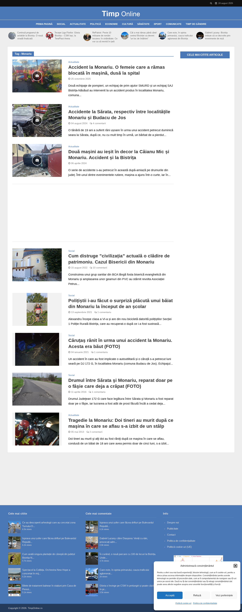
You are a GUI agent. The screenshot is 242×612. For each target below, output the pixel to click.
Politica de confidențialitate (205, 603)
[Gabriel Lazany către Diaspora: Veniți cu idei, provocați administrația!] (92, 543)
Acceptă (169, 595)
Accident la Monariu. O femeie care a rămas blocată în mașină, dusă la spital (116, 70)
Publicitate (172, 528)
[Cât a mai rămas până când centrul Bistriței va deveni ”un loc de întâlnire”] (124, 35)
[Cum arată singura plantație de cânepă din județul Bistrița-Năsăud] (14, 558)
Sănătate (143, 24)
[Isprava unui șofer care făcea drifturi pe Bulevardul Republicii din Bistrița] (14, 543)
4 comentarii (99, 123)
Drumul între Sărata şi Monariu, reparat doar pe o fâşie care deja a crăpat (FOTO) (120, 383)
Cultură (127, 24)
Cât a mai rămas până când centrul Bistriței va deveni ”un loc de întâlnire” (143, 35)
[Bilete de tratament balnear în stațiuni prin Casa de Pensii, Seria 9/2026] (14, 590)
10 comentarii (100, 267)
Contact (171, 534)
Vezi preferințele (224, 595)
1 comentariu (104, 312)
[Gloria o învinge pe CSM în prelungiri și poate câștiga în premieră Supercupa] (92, 590)
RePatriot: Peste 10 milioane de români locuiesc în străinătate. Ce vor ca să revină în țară (104, 37)
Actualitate (78, 24)
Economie (111, 24)
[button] (235, 565)
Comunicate (173, 24)
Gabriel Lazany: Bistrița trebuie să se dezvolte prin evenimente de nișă (217, 35)
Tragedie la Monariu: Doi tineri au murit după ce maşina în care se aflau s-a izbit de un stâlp (120, 423)
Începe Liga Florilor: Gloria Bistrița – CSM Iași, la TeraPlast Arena (67, 35)
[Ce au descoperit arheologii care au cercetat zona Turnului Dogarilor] (14, 527)
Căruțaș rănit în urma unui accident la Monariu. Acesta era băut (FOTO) (120, 343)
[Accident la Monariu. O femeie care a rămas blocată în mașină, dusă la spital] (37, 75)
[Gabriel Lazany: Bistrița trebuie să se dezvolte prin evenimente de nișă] (200, 35)
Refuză (197, 595)
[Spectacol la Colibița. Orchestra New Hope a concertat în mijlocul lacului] (14, 574)
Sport (158, 24)
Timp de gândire (196, 24)
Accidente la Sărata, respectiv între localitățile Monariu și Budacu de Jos (119, 114)
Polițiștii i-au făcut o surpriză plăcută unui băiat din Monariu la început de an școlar (120, 303)
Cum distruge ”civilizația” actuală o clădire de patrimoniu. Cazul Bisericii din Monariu (119, 258)
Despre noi (173, 522)
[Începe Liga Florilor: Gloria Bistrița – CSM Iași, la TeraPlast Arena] (49, 35)
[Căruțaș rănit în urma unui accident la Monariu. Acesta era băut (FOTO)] (37, 349)
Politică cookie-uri (183, 603)
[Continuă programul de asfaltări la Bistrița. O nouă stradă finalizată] (12, 35)
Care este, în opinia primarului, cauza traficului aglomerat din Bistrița (180, 35)
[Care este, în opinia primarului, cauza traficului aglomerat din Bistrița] (162, 35)
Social (61, 24)
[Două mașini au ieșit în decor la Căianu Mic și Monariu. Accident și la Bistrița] (37, 160)
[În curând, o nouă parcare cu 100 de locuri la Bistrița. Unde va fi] (92, 558)
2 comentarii (96, 432)
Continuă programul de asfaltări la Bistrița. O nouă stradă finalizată (30, 35)
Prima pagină (44, 24)
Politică (95, 24)
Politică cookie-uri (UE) (179, 546)
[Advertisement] (93, 213)
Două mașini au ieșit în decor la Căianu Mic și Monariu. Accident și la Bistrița (118, 154)
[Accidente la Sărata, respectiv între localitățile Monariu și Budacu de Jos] (37, 120)
